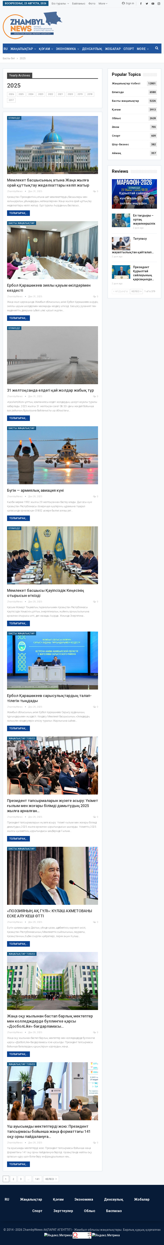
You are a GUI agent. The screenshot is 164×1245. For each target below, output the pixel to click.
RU (6, 49)
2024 (31, 94)
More (102, 3)
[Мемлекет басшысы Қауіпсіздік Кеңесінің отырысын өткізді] (52, 555)
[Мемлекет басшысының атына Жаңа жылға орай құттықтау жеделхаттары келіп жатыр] (52, 145)
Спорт (128, 49)
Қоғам (44, 49)
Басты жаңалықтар (22, 223)
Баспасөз (114, 1211)
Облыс (116, 118)
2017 (11, 100)
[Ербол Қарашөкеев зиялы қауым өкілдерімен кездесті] (52, 250)
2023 (40, 94)
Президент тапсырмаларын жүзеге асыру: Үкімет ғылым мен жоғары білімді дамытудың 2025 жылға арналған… (52, 805)
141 (37, 1179)
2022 (50, 94)
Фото (91, 3)
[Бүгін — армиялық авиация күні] (52, 455)
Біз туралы (59, 3)
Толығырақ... (18, 213)
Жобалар (113, 49)
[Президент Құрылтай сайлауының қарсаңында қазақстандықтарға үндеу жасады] (121, 272)
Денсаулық (92, 49)
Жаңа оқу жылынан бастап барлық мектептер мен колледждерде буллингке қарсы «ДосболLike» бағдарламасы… (50, 1021)
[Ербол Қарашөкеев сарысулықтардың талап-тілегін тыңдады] (52, 661)
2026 (11, 94)
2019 (80, 94)
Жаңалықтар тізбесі (22, 738)
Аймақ (116, 153)
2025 (21, 94)
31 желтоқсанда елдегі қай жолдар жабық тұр (50, 390)
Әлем (115, 127)
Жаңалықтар (21, 49)
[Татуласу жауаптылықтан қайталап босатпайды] (121, 243)
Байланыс (78, 3)
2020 (70, 94)
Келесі (50, 1179)
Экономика (66, 49)
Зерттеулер (63, 1211)
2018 (89, 94)
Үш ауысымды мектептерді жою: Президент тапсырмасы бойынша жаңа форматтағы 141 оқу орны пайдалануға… (49, 1131)
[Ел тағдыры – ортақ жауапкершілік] (121, 220)
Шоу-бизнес (120, 144)
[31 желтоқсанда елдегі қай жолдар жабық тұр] (52, 355)
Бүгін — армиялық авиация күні (35, 490)
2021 (60, 94)
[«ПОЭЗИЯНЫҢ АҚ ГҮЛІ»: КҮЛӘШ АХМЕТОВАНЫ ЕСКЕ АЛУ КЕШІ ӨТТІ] (52, 876)
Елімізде (14, 118)
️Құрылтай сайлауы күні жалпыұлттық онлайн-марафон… (134, 198)
